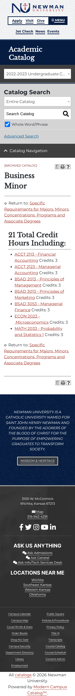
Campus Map (19, 620)
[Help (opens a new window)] (68, 166)
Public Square (55, 613)
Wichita (37, 580)
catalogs (23, 674)
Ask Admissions (39, 553)
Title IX (55, 633)
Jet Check (24, 31)
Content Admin (55, 659)
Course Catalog (55, 646)
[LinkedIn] (53, 527)
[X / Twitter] (28, 527)
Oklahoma (37, 594)
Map (39, 512)
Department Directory (20, 652)
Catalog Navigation (29, 150)
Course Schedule (55, 652)
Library (19, 659)
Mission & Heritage (37, 461)
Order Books (20, 633)
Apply (17, 20)
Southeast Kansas (37, 585)
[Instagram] (36, 527)
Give (41, 20)
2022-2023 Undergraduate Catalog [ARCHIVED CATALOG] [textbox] (38, 74)
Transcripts (55, 639)
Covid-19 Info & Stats (19, 626)
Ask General (39, 558)
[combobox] (37, 74)
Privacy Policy (55, 626)
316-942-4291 (37, 517)
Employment (19, 665)
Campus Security (19, 646)
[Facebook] (21, 527)
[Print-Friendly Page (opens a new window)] (62, 166)
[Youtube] (44, 527)
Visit (30, 20)
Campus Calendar (19, 613)
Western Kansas (37, 590)
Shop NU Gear (20, 639)
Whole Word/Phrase (30, 124)
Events (53, 31)
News (40, 31)
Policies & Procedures (55, 620)
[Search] (66, 113)
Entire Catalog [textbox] (20, 101)
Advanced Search (21, 136)
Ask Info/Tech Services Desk (39, 562)
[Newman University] (37, 8)
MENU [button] (59, 20)
